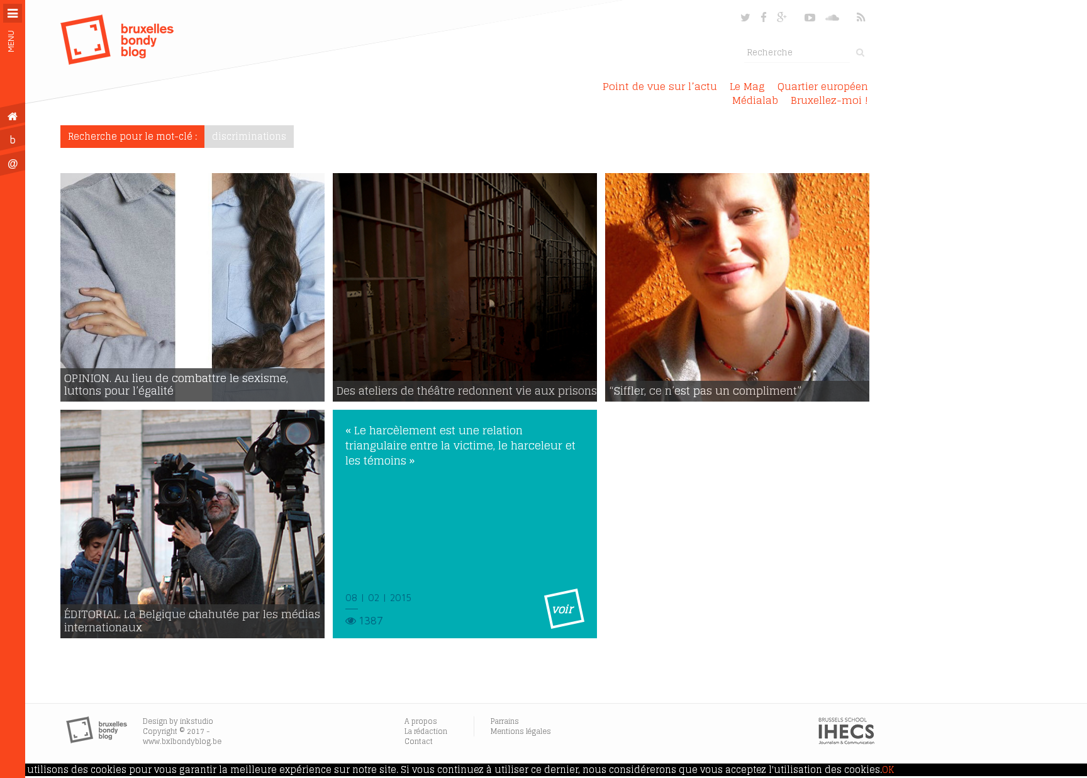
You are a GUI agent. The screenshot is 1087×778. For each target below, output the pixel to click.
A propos (420, 721)
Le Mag (747, 86)
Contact (418, 741)
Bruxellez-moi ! (829, 100)
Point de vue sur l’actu (660, 86)
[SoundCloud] (833, 17)
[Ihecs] (846, 741)
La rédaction (425, 731)
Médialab (755, 100)
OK (888, 770)
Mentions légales (521, 731)
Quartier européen (823, 86)
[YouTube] (810, 17)
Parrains (505, 721)
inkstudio (196, 721)
